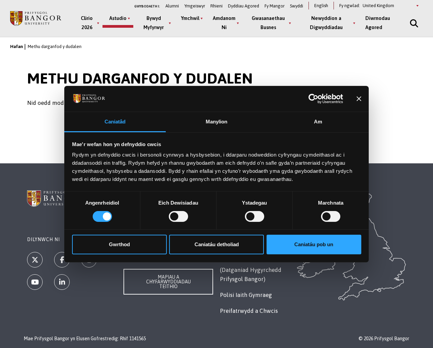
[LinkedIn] (62, 282)
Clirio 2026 (87, 22)
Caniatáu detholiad (217, 244)
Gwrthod (119, 244)
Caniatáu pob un (313, 244)
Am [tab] (318, 121)
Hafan (16, 46)
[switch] (178, 216)
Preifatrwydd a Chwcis (249, 310)
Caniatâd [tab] (115, 121)
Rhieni (216, 5)
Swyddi (296, 5)
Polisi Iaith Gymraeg (246, 295)
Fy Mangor (274, 5)
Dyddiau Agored (243, 5)
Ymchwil (190, 18)
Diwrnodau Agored (377, 22)
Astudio (118, 18)
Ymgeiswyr (194, 5)
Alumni (172, 5)
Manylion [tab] (217, 121)
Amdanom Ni (224, 22)
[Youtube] (35, 282)
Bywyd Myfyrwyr (153, 22)
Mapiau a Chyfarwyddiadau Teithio (168, 281)
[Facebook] (62, 260)
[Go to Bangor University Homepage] (35, 18)
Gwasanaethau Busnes (268, 22)
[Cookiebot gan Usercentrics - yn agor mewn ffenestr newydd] (313, 99)
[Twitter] (35, 260)
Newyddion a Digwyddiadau (326, 22)
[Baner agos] (359, 98)
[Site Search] (413, 23)
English (321, 5)
